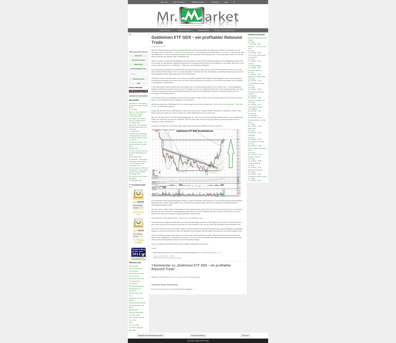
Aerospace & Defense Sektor (257, 176)
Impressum (245, 335)
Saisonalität (132, 330)
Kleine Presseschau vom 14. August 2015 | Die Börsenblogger (179, 277)
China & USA (252, 113)
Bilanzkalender (133, 310)
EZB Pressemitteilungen (136, 286)
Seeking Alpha (133, 266)
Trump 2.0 (251, 63)
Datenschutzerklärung (198, 335)
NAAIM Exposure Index (136, 273)
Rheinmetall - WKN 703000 (256, 77)
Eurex (131, 322)
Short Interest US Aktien (137, 317)
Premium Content (184, 30)
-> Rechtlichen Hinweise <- (209, 252)
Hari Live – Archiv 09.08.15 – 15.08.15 (163, 256)
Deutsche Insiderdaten (136, 312)
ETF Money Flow (134, 281)
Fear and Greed (134, 276)
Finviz (131, 296)
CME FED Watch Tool (135, 293)
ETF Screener (133, 283)
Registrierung (138, 64)
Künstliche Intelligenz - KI (256, 100)
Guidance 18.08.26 (254, 163)
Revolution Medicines (255, 70)
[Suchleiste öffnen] (234, 2)
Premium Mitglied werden (138, 69)
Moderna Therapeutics (255, 170)
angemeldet (162, 289)
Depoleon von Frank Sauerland (138, 96)
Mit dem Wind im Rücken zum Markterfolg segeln (167, 258)
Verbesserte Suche (138, 79)
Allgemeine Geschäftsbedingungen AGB (150, 335)
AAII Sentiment (133, 271)
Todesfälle (251, 135)
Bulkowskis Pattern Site (136, 278)
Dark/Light (215, 2)
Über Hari (164, 2)
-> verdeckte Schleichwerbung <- (184, 52)
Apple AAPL (252, 128)
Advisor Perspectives (136, 268)
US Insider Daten (134, 315)
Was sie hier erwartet (138, 60)
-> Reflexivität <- (183, 218)
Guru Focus (132, 320)
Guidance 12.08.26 (254, 157)
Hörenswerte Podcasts (255, 107)
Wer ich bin (138, 56)
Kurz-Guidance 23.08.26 (256, 142)
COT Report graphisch (136, 327)
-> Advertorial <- (225, 52)
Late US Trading (134, 325)
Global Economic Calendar (137, 303)
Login (226, 2)
